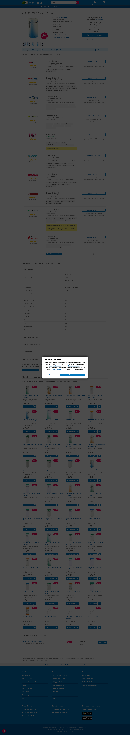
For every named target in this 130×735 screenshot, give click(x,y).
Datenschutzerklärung (74, 366)
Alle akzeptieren (72, 375)
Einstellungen (57, 369)
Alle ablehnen (50, 375)
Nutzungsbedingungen (55, 366)
